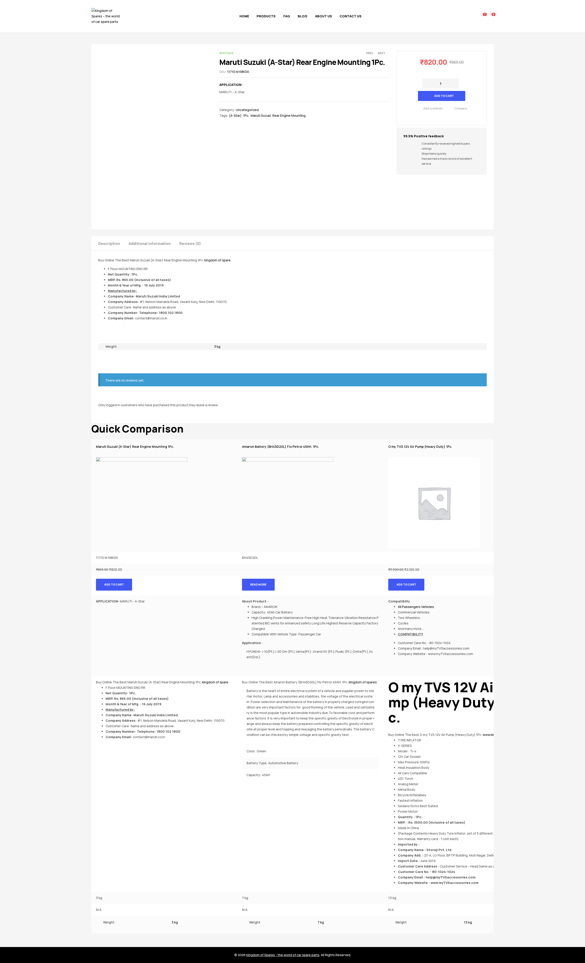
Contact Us (351, 16)
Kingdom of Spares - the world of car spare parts (282, 955)
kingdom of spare (217, 260)
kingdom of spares (363, 682)
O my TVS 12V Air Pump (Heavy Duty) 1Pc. (420, 446)
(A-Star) (235, 115)
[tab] (113, 243)
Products (266, 16)
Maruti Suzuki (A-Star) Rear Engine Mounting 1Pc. (135, 446)
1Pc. (246, 115)
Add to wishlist (432, 108)
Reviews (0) (190, 243)
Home (244, 16)
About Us (323, 16)
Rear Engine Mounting (289, 115)
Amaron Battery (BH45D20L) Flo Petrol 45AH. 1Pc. (280, 446)
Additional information (150, 243)
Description (109, 243)
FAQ (286, 16)
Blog (302, 16)
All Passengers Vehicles (416, 607)
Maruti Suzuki (261, 115)
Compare (461, 108)
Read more (258, 584)
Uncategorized (247, 110)
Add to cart (444, 96)
